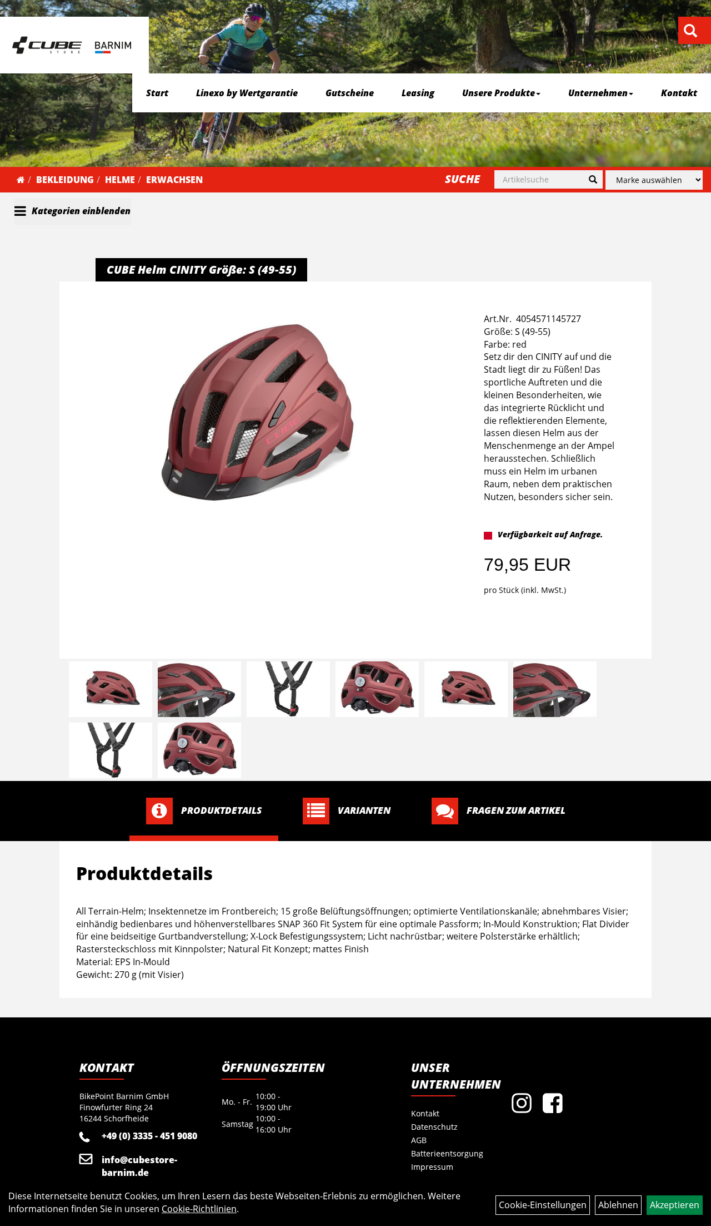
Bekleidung (65, 180)
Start (157, 93)
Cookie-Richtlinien (199, 1209)
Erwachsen (174, 180)
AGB (419, 1140)
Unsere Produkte (498, 93)
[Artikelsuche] (690, 31)
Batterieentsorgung (446, 1153)
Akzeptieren (674, 1205)
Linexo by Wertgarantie (247, 93)
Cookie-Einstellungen (543, 1205)
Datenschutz (434, 1126)
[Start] (21, 180)
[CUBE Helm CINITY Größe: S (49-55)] (257, 412)
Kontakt (679, 93)
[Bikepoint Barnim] (72, 45)
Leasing (418, 93)
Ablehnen (618, 1205)
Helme (120, 180)
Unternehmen (598, 93)
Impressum (432, 1166)
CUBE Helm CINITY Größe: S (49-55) (201, 269)
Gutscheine (350, 93)
